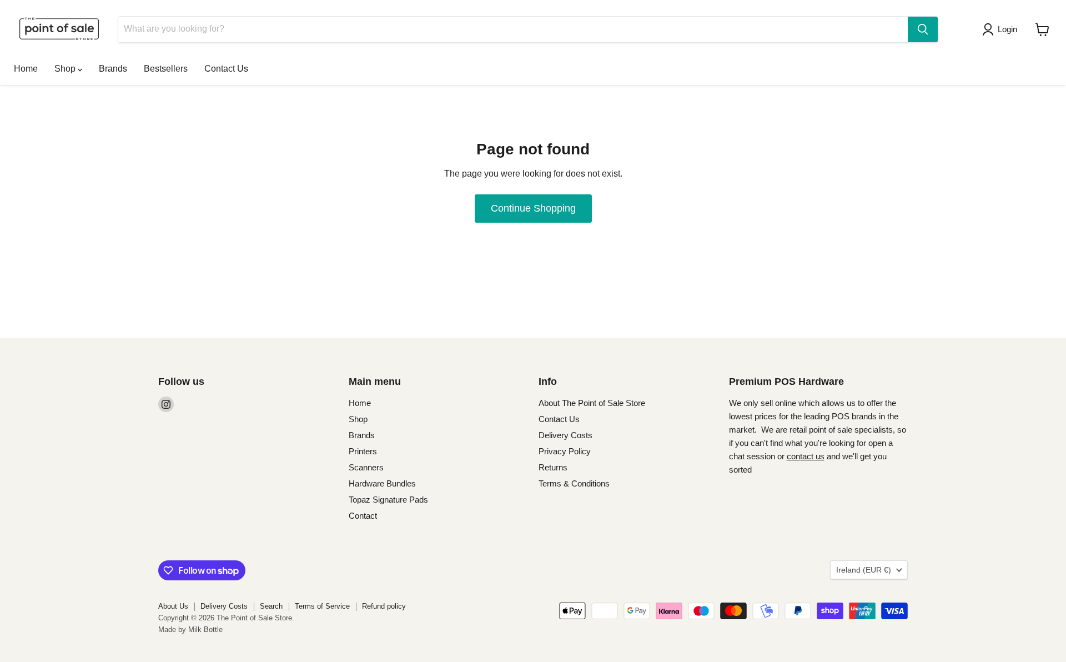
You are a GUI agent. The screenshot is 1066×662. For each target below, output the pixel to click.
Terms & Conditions (574, 483)
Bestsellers (166, 68)
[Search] (923, 29)
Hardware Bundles (382, 483)
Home (26, 68)
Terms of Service (322, 606)
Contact (363, 515)
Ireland (863, 569)
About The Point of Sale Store (592, 403)
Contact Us (226, 68)
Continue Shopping (533, 208)
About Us (173, 606)
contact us (805, 456)
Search (271, 606)
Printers (363, 451)
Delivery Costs (565, 435)
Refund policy (384, 606)
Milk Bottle (205, 629)
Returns (553, 467)
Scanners (366, 467)
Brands (113, 68)
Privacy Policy (565, 451)
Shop (66, 68)
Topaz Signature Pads (388, 499)
